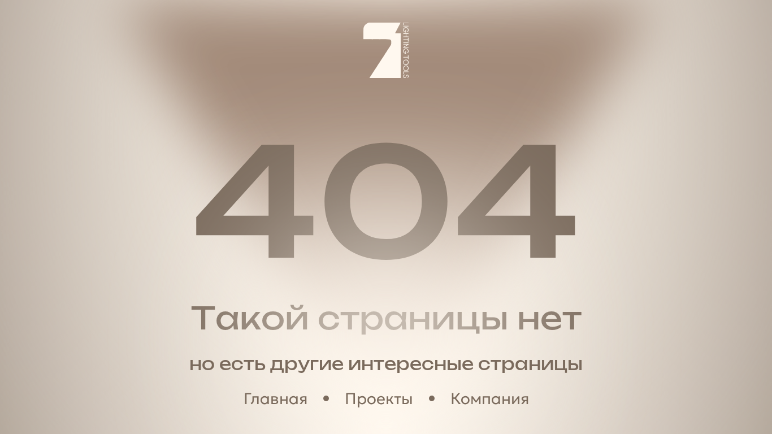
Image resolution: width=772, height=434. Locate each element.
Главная (275, 399)
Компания (489, 399)
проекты (379, 399)
